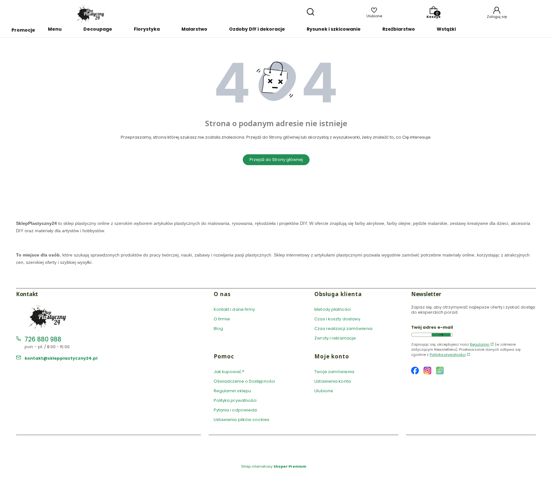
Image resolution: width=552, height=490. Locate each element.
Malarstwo (194, 29)
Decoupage (97, 29)
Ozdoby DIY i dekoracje (257, 29)
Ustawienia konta (332, 381)
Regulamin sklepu (232, 391)
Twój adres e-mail (432, 327)
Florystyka (147, 29)
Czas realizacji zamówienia (343, 328)
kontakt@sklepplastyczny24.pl (61, 358)
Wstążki (446, 29)
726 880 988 (43, 339)
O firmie (222, 319)
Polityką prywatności (448, 354)
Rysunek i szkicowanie (334, 29)
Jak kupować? (229, 372)
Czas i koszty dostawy (337, 319)
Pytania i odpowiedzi (235, 410)
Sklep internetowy (273, 466)
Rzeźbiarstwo (398, 29)
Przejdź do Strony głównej (276, 160)
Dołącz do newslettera (441, 335)
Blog (218, 328)
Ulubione (323, 391)
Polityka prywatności (235, 400)
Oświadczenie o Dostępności (244, 381)
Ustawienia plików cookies (242, 420)
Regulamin (479, 344)
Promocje (23, 30)
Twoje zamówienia (334, 372)
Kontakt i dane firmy (234, 309)
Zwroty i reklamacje (335, 338)
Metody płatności (332, 309)
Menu (55, 29)
